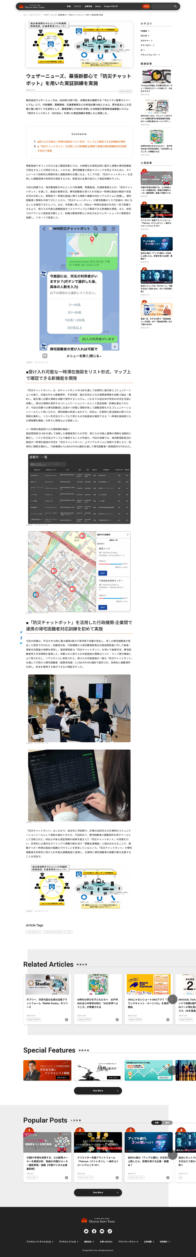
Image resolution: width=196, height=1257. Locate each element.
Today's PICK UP (125, 91)
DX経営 (144, 31)
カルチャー (145, 41)
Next (172, 999)
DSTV (146, 6)
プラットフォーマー (149, 55)
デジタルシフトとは (67, 1242)
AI (141, 50)
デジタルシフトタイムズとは (39, 1242)
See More (98, 1090)
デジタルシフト (34, 932)
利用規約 (163, 1242)
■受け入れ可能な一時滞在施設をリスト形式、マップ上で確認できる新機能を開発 (81, 141)
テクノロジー (146, 45)
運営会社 (88, 1242)
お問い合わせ (105, 1242)
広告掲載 (148, 1242)
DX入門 (144, 36)
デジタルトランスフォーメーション (58, 932)
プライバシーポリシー (127, 1242)
